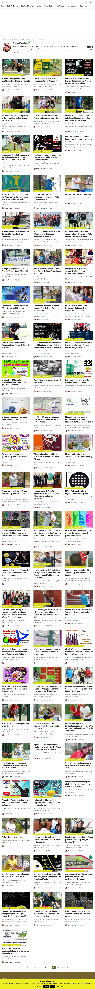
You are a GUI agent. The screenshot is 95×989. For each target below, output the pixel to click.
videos (68, 683)
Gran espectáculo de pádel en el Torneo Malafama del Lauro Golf (46, 116)
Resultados (6, 75)
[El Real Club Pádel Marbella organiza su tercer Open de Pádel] (47, 67)
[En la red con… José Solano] (16, 826)
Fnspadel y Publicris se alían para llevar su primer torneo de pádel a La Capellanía (15, 802)
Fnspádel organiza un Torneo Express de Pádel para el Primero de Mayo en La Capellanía (78, 80)
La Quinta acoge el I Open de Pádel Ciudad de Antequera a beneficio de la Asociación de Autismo (47, 688)
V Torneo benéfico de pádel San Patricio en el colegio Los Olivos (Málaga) (46, 456)
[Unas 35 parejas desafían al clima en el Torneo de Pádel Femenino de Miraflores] (47, 257)
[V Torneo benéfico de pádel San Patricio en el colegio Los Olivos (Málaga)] (47, 442)
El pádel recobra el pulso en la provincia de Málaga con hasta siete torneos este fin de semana (15, 533)
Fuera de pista (7, 265)
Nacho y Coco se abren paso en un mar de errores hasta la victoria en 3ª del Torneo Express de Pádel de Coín (47, 534)
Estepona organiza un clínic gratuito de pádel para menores (14, 455)
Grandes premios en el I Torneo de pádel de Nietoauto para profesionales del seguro (78, 876)
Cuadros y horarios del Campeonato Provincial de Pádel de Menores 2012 (46, 196)
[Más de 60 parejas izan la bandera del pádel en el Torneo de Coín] (16, 863)
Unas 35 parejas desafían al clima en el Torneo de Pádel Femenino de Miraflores (47, 271)
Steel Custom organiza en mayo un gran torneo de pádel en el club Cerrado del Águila (47, 157)
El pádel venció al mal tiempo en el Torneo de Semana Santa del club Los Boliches (78, 612)
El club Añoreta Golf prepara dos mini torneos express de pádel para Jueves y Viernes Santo (79, 651)
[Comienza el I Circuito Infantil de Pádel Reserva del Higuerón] (16, 294)
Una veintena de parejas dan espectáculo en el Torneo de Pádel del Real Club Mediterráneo (78, 233)
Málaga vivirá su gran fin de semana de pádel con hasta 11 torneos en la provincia (76, 271)
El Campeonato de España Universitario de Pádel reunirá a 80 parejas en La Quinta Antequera (46, 494)
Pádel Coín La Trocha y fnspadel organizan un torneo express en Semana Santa (14, 688)
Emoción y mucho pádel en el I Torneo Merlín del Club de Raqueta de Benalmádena (47, 839)
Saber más (59, 986)
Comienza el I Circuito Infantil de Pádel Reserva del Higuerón (15, 306)
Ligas (4, 302)
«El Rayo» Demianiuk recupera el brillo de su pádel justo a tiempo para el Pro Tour (15, 117)
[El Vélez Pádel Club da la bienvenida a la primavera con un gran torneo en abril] (16, 368)
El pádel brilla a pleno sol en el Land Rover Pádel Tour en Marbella (16, 79)
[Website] (18, 52)
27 (49, 967)
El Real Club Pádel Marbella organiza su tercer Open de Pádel (46, 79)
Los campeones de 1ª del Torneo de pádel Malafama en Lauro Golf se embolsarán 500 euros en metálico (47, 345)
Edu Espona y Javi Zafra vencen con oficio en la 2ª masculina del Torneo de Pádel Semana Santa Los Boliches (47, 613)
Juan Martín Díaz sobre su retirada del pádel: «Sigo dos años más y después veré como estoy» (78, 117)
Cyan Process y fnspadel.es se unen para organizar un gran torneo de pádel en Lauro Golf (14, 913)
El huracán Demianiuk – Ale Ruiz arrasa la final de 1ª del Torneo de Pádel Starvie (46, 308)
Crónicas (6, 151)
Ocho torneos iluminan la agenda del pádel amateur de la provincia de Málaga (78, 913)
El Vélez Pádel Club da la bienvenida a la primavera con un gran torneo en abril (15, 382)
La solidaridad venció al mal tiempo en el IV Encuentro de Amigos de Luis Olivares (76, 308)
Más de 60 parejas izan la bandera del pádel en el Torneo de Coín (15, 875)
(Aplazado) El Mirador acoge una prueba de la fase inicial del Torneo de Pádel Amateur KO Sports (47, 747)
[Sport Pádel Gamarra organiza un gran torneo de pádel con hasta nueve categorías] (47, 405)
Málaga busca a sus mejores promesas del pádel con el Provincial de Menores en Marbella (79, 419)
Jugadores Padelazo (21, 109)
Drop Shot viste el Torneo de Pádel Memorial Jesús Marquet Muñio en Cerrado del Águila (47, 876)
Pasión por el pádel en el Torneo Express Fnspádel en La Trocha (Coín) (14, 493)
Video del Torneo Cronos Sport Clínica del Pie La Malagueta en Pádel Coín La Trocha (77, 784)
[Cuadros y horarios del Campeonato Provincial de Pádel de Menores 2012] (47, 183)
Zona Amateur (17, 75)
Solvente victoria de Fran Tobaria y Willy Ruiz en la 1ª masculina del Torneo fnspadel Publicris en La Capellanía (46, 574)
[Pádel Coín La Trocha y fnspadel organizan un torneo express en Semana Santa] (16, 675)
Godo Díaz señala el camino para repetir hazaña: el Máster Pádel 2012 (78, 765)
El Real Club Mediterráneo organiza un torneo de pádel (76, 492)
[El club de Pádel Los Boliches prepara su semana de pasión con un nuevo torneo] (47, 788)
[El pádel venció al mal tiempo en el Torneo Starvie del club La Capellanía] (16, 220)
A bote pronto (7, 109)
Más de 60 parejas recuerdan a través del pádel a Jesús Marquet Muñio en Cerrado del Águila (15, 765)
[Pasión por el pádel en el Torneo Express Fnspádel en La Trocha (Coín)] (16, 480)
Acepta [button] (46, 986)
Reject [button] (52, 986)
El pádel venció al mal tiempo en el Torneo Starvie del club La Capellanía (15, 233)
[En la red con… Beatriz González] (79, 183)
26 (45, 967)
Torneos (37, 75)
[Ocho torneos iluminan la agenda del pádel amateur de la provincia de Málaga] (79, 900)
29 (58, 967)
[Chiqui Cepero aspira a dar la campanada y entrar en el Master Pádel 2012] (47, 712)
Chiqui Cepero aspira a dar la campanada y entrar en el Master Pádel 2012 (46, 725)
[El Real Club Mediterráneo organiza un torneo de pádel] (79, 480)
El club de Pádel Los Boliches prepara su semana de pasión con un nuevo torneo (46, 802)
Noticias (5, 112)
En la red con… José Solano (12, 837)
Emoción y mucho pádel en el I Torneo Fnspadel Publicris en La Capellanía (78, 572)
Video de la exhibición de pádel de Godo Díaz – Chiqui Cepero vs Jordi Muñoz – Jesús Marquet (78, 688)
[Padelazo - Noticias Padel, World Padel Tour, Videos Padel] (8, 2)
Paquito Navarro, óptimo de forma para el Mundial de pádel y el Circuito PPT (79, 839)
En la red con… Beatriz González (78, 194)
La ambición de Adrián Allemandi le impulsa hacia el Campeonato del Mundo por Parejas (47, 913)
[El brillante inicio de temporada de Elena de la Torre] (16, 712)
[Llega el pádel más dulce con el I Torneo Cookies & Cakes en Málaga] (79, 442)
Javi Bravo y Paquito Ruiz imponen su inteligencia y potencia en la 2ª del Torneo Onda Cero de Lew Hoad (15, 158)
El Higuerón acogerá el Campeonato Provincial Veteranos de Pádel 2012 (15, 950)
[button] (3, 2)
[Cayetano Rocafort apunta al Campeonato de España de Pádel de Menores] (16, 331)
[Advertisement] (47, 22)
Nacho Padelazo (9, 89)
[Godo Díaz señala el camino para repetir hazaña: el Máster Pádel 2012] (79, 751)
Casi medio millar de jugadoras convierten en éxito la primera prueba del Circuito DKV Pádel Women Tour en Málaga (14, 613)
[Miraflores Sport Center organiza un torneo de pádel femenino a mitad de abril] (47, 638)
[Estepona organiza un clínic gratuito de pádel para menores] (16, 442)
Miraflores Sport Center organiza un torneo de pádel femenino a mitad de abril (46, 651)
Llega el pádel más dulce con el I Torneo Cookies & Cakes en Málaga (79, 455)
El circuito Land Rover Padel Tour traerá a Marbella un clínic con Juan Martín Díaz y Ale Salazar (79, 345)
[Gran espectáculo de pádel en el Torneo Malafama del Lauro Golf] (47, 104)
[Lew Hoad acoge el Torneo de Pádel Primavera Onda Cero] (79, 368)
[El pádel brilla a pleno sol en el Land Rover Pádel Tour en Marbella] (16, 67)
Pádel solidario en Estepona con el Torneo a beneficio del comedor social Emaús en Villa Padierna (15, 651)
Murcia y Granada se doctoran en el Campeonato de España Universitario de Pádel (46, 233)
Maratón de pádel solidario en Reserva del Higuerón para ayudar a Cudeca (78, 138)
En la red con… (71, 191)
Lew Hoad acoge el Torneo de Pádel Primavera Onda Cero (77, 381)
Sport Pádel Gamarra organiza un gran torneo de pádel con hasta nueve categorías (46, 419)
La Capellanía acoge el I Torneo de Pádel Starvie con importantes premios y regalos (15, 572)
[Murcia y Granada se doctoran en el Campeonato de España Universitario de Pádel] (47, 220)
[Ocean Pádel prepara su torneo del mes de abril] (47, 368)
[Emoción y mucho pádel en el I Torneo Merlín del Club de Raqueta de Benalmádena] (47, 826)
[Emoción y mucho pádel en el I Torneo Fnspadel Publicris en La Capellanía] (79, 559)
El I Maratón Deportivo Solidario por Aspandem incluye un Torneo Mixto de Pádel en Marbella (15, 196)
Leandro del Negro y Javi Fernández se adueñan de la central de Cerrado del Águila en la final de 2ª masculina (79, 727)
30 (62, 967)
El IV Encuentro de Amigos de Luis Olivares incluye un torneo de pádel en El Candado (78, 533)
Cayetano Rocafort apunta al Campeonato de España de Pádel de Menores (16, 345)
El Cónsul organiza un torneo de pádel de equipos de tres (14, 418)
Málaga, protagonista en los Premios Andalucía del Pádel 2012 (15, 269)
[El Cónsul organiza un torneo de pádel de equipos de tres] (16, 405)
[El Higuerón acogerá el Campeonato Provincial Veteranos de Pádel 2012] (16, 937)
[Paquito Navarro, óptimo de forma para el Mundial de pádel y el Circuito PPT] (79, 826)
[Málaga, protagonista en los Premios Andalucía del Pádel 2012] (16, 257)
